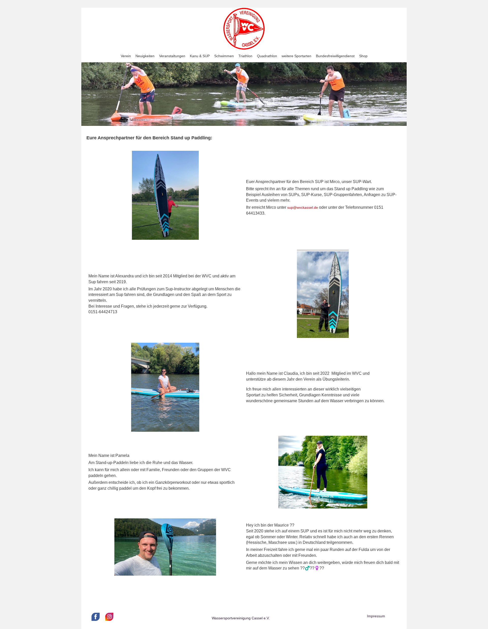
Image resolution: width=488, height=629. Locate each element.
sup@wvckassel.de (302, 207)
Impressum (376, 616)
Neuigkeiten (145, 56)
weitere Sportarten (296, 56)
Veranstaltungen (172, 56)
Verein (126, 56)
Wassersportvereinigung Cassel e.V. (241, 618)
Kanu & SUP (200, 56)
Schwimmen (224, 56)
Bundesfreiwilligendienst (335, 56)
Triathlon (245, 56)
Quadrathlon (267, 56)
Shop (363, 56)
